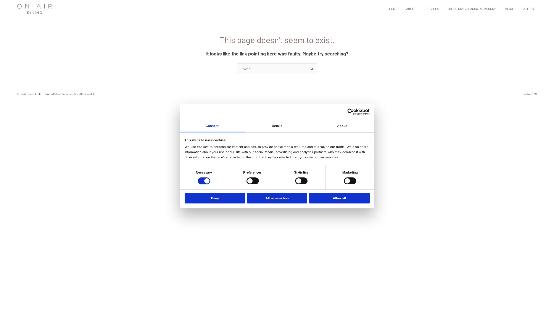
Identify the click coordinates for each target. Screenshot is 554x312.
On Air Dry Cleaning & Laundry (472, 9)
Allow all (339, 198)
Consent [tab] (212, 126)
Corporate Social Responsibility (79, 94)
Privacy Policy (52, 94)
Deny (215, 198)
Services (432, 9)
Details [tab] (277, 126)
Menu (509, 9)
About (411, 9)
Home (393, 9)
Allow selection (277, 198)
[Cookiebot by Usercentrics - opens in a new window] (351, 111)
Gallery (528, 9)
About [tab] (342, 126)
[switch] (252, 180)
